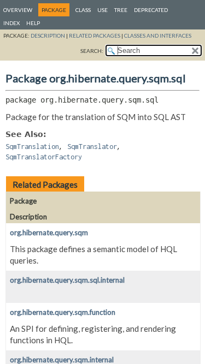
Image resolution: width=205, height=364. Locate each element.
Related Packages (94, 35)
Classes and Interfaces (157, 35)
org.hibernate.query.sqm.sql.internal (67, 280)
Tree (120, 10)
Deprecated (151, 10)
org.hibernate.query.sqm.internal (62, 359)
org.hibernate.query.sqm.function (62, 312)
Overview (17, 10)
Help (33, 23)
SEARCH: (91, 50)
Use (102, 10)
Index (11, 23)
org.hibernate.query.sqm (49, 232)
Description (48, 35)
